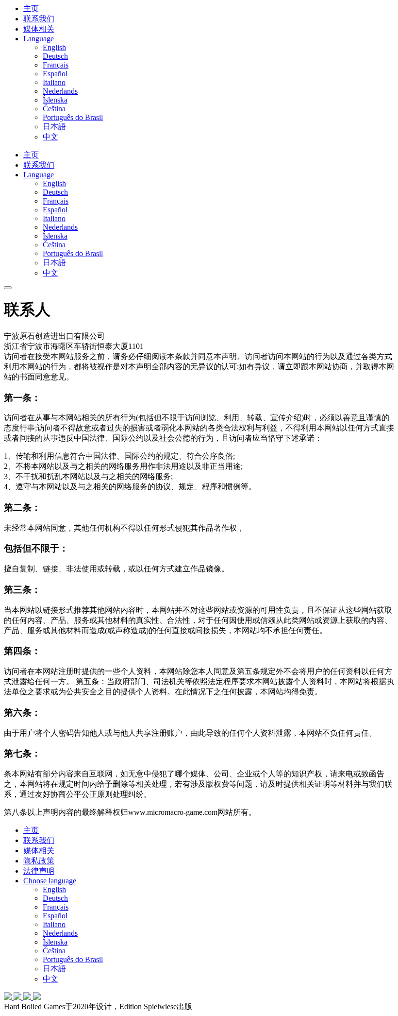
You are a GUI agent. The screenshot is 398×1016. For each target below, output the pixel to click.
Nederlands (60, 91)
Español (55, 73)
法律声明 (38, 871)
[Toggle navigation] (8, 287)
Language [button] (38, 38)
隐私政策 (38, 861)
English (54, 47)
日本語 (54, 126)
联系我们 (38, 19)
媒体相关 (38, 29)
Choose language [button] (49, 881)
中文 (50, 137)
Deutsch (55, 56)
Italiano (54, 82)
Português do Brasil (73, 117)
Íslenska (55, 100)
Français (55, 65)
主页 (31, 8)
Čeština (54, 108)
